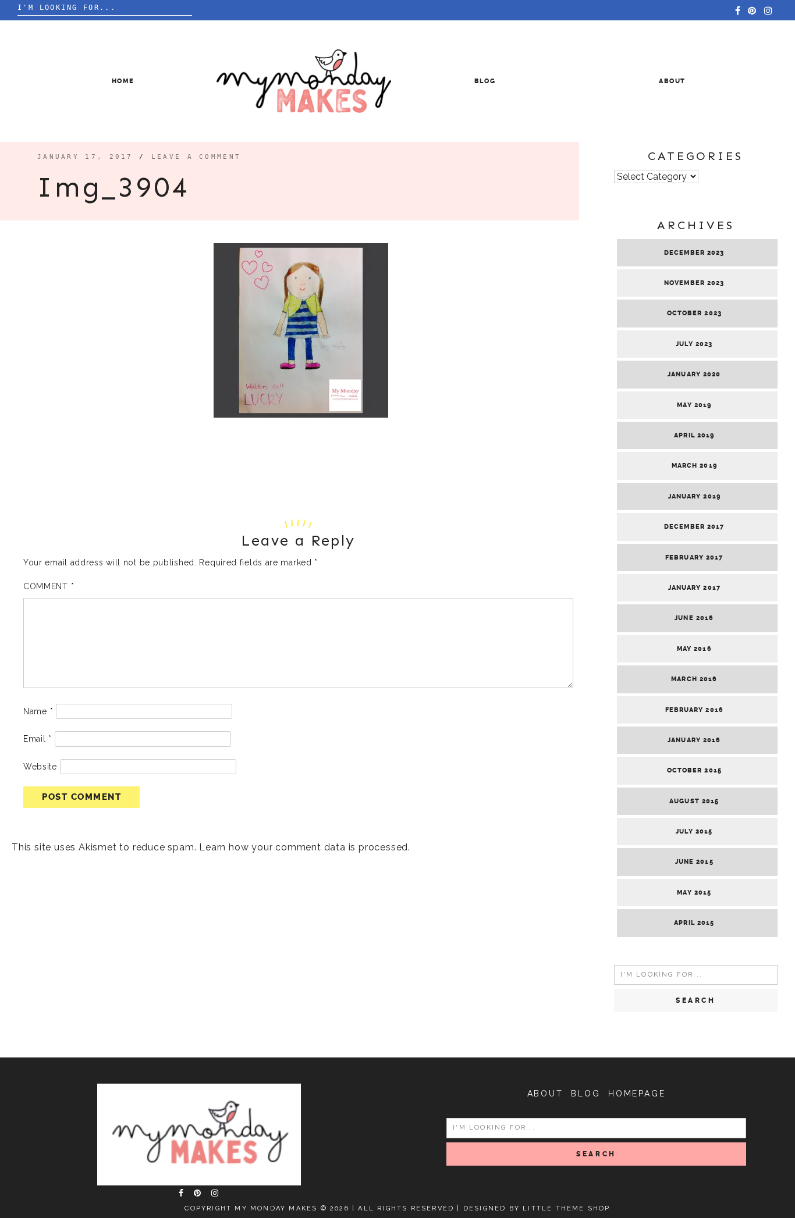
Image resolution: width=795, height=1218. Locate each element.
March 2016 (694, 679)
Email (37, 738)
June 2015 (694, 862)
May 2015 (694, 892)
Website (40, 766)
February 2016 (694, 710)
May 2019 (694, 405)
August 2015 (694, 801)
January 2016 (694, 740)
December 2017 (694, 526)
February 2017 (694, 557)
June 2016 (694, 618)
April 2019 (694, 435)
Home (123, 81)
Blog (485, 81)
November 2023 (694, 283)
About (672, 81)
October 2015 (694, 770)
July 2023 (694, 344)
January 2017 (694, 588)
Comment (48, 586)
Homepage (636, 1093)
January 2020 (694, 374)
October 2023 (694, 313)
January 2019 (694, 496)
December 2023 (694, 253)
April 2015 (694, 923)
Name (38, 711)
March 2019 (694, 465)
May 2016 (694, 649)
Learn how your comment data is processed (303, 847)
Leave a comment (196, 157)
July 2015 (694, 831)
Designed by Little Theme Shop (537, 1208)
